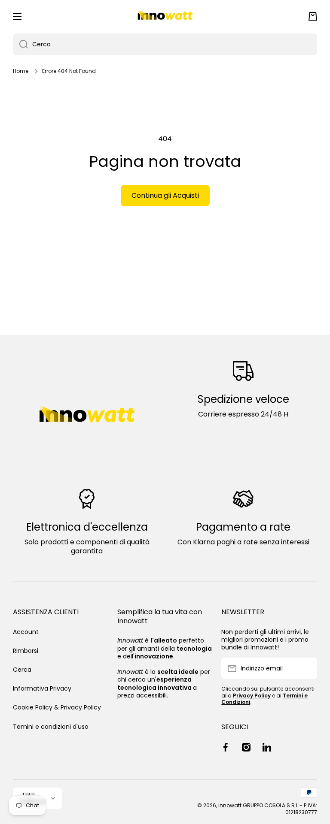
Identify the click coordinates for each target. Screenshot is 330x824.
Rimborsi (25, 650)
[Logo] (165, 16)
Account (26, 632)
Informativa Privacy (42, 688)
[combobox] (165, 44)
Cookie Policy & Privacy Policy (57, 707)
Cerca (22, 669)
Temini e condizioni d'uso (51, 726)
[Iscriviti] (306, 668)
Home (20, 71)
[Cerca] (20, 44)
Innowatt (229, 805)
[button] (313, 16)
